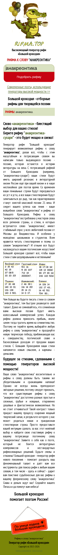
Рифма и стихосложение (23, 551)
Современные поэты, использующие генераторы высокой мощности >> (29, 89)
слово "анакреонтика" (31, 226)
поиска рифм (30, 467)
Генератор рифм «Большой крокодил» (29, 542)
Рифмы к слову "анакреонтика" (29, 538)
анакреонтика (24, 112)
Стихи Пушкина (37, 551)
